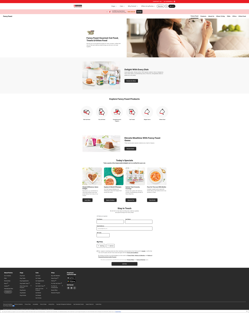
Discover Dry (131, 200)
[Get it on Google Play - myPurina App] (71, 281)
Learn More (87, 200)
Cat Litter (38, 283)
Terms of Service (140, 259)
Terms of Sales (43, 304)
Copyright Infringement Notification (63, 304)
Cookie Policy (98, 304)
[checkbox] (97, 251)
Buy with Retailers (55, 275)
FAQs (228, 16)
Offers (234, 16)
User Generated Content (78, 304)
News (5, 283)
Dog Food (22, 275)
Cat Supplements (40, 280)
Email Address (100, 226)
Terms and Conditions (132, 252)
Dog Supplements (24, 280)
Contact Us (8, 291)
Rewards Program (55, 292)
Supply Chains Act (90, 304)
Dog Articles (23, 295)
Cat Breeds (38, 295)
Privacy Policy (130, 255)
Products (203, 16)
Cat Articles (38, 298)
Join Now (124, 264)
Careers (6, 286)
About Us (211, 16)
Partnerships (7, 280)
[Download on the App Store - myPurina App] (71, 278)
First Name (99, 219)
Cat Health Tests (40, 286)
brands (143, 251)
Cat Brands (38, 292)
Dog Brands (23, 290)
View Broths (152, 200)
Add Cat (111, 246)
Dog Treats (22, 278)
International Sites (8, 288)
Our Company (7, 275)
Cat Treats (38, 278)
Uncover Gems (130, 148)
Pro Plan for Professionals (54, 286)
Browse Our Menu (131, 81)
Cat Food (38, 275)
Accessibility (35, 304)
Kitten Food (242, 16)
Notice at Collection (140, 255)
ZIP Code (99, 232)
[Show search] (166, 6)
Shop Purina (54, 278)
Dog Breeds (23, 292)
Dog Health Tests (24, 283)
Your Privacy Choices (7, 305)
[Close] (246, 311)
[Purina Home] (78, 6)
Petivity (53, 280)
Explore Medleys (110, 200)
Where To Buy (220, 16)
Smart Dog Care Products (24, 286)
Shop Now (160, 6)
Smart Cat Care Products (39, 289)
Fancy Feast (194, 16)
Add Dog (102, 246)
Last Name (128, 219)
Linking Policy (51, 304)
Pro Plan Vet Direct (56, 283)
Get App (139, 11)
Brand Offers (54, 290)
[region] (124, 311)
